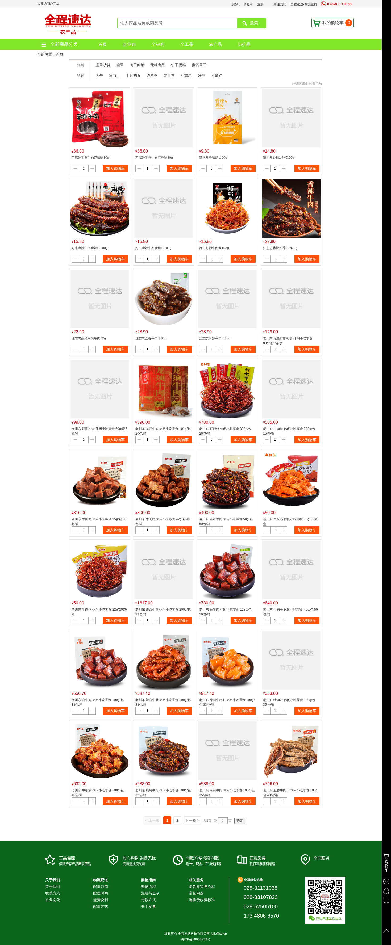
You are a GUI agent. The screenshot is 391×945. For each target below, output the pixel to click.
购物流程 (148, 886)
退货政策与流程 (202, 886)
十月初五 (133, 75)
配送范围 (100, 886)
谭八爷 (152, 75)
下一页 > (192, 820)
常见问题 (196, 893)
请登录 (248, 4)
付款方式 (148, 900)
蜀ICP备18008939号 (195, 939)
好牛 (201, 75)
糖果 (120, 65)
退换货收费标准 (202, 900)
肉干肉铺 (137, 65)
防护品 (244, 44)
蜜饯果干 (199, 65)
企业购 (129, 44)
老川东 (169, 75)
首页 (102, 44)
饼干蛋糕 (178, 65)
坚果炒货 (102, 65)
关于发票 (148, 906)
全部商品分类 (64, 44)
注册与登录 (150, 893)
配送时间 (100, 893)
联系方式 (52, 893)
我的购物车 (336, 22)
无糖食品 (157, 65)
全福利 (158, 44)
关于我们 (52, 886)
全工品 (186, 44)
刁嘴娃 (216, 75)
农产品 (215, 44)
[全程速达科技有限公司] (66, 23)
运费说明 (100, 900)
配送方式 (100, 906)
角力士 (114, 75)
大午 (99, 75)
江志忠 (186, 75)
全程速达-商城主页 (303, 4)
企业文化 (52, 900)
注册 (260, 4)
